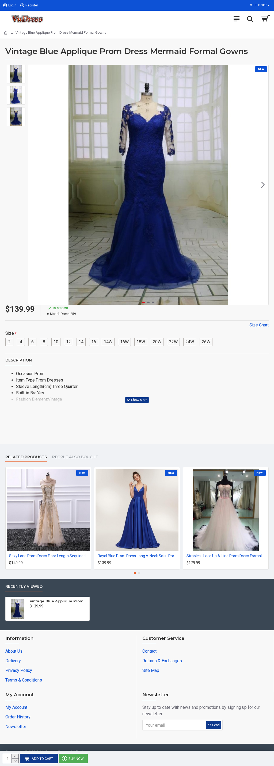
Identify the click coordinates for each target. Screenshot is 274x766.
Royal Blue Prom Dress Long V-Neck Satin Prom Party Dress (138, 556)
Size (9, 333)
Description (18, 360)
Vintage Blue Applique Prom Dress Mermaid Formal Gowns (58, 601)
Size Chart (259, 325)
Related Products (26, 457)
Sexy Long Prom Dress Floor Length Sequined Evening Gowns (49, 556)
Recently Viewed (24, 586)
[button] (33, 185)
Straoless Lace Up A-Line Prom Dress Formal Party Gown (227, 556)
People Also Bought (75, 457)
